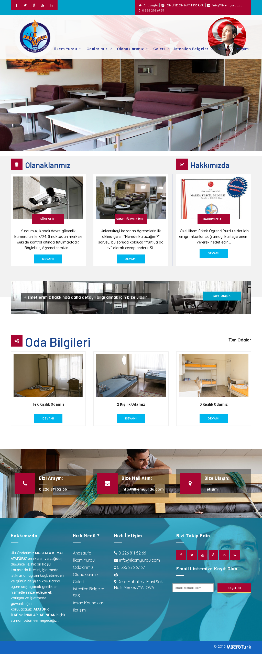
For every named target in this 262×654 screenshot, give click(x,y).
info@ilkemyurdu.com (228, 5)
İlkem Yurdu (65, 49)
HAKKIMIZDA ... (214, 219)
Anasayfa (151, 5)
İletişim (241, 49)
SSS (221, 49)
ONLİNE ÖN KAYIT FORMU (185, 5)
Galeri (159, 49)
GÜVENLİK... (48, 219)
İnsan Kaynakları (88, 602)
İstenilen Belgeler (191, 49)
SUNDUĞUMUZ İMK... (131, 219)
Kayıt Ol (234, 588)
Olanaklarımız (130, 49)
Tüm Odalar (239, 339)
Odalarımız (97, 49)
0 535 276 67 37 (153, 10)
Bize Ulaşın (222, 296)
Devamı (48, 259)
